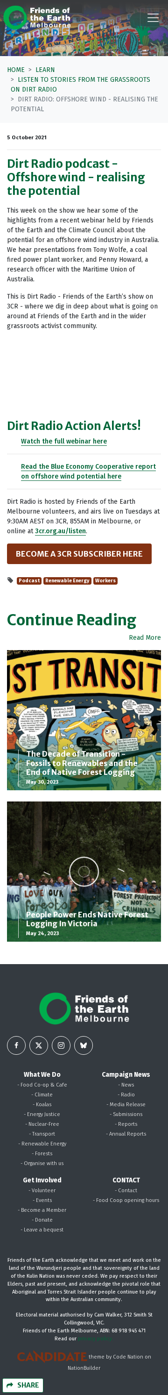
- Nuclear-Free (42, 1124)
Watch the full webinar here (64, 441)
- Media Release (126, 1105)
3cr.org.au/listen (60, 531)
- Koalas (42, 1105)
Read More (145, 638)
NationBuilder (84, 1368)
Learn (45, 70)
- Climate (42, 1095)
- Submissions (126, 1114)
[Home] (37, 17)
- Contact (126, 1191)
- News (126, 1085)
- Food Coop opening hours (126, 1200)
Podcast (29, 581)
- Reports (126, 1124)
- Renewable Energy (42, 1144)
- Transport (42, 1134)
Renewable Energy (67, 581)
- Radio (126, 1095)
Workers (105, 581)
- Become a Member (42, 1210)
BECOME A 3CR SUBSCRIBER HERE (79, 553)
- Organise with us (42, 1163)
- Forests (42, 1154)
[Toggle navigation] (153, 17)
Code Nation (128, 1357)
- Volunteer (42, 1191)
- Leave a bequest (42, 1230)
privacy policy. (95, 1339)
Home (16, 70)
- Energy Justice (42, 1114)
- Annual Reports (126, 1134)
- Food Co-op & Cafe (42, 1085)
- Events (42, 1200)
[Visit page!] (16, 1045)
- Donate (42, 1220)
